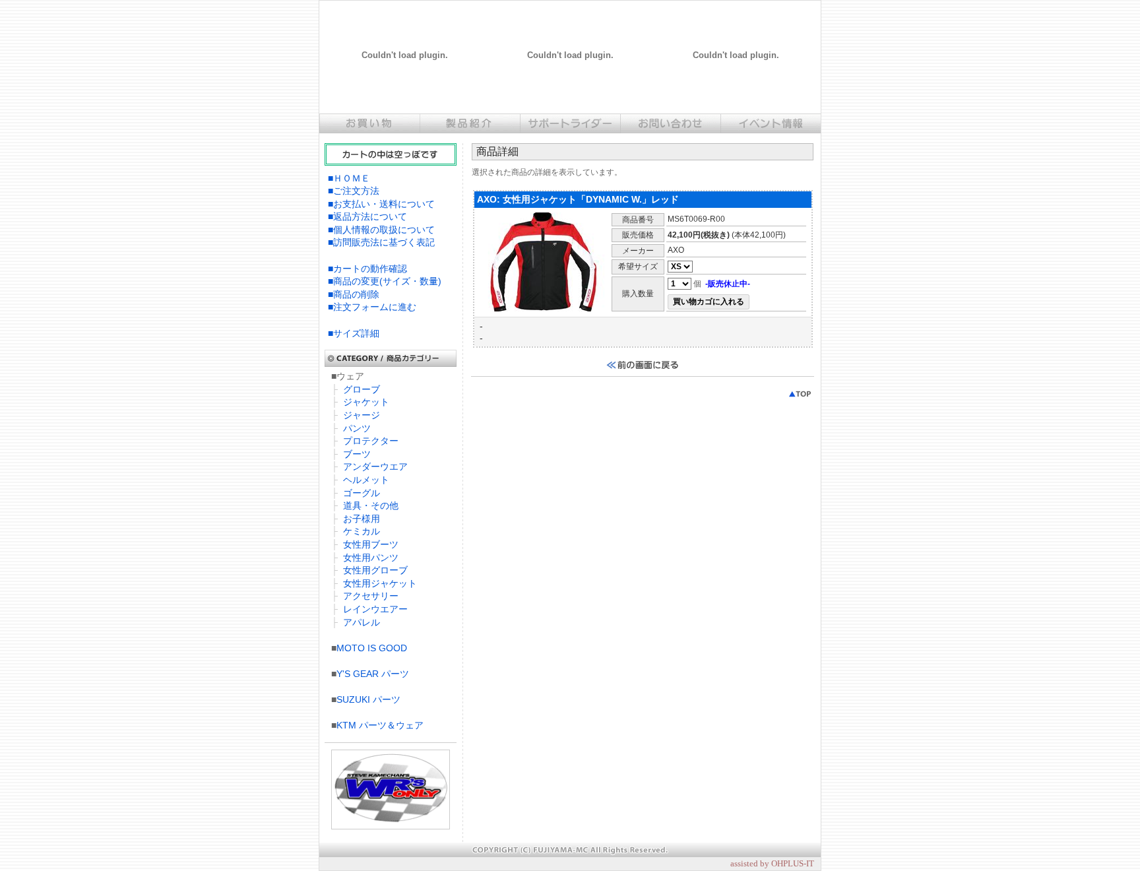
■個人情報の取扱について (381, 229)
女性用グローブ (375, 570)
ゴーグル (361, 493)
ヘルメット (366, 479)
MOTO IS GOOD (371, 648)
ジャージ (361, 415)
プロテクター (370, 440)
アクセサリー (370, 596)
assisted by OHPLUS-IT (772, 863)
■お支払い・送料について (381, 204)
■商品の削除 (353, 294)
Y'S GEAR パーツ (372, 673)
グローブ (361, 389)
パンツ (357, 428)
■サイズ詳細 (353, 333)
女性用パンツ (370, 557)
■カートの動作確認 (367, 268)
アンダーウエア (375, 466)
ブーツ (357, 454)
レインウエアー (375, 609)
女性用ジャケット (380, 583)
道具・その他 (370, 505)
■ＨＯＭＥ (349, 178)
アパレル (361, 622)
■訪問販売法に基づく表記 (381, 242)
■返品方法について (367, 216)
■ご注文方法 (353, 190)
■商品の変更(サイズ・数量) (384, 281)
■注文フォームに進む (372, 307)
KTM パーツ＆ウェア (380, 725)
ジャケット (366, 402)
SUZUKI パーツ (368, 699)
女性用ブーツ (370, 544)
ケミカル (361, 531)
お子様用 (361, 518)
